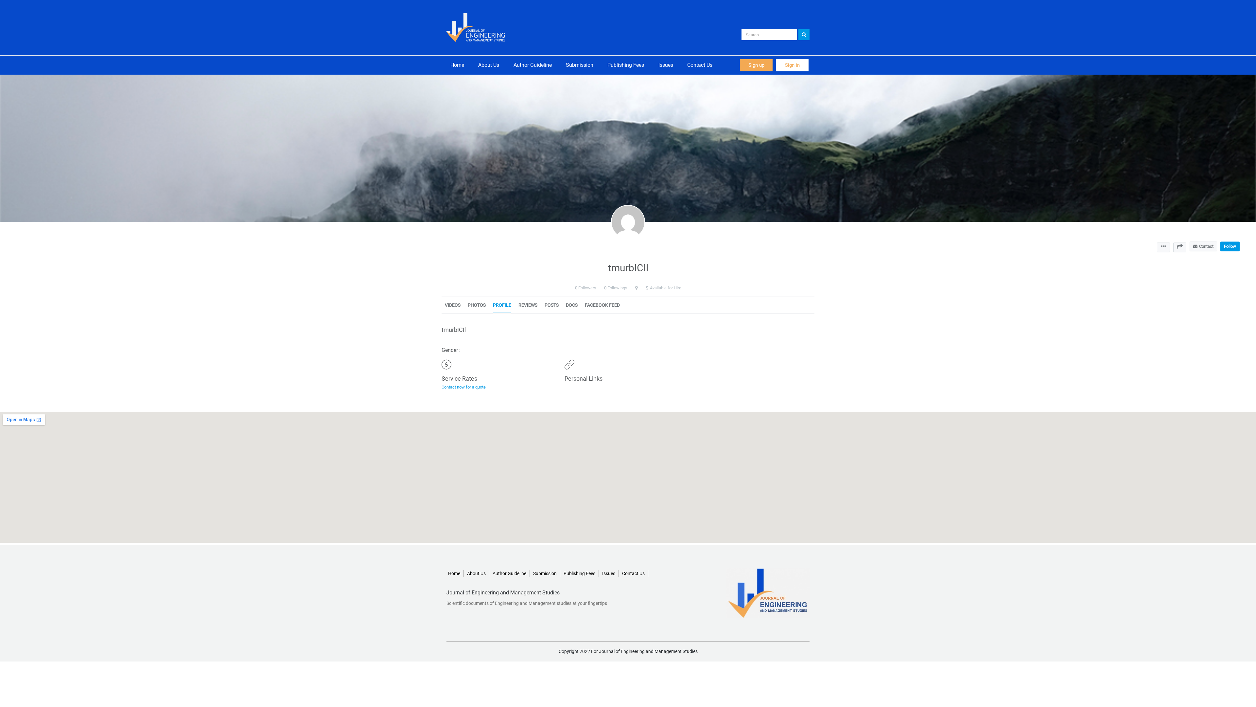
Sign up (756, 65)
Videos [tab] (453, 305)
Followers (587, 287)
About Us (488, 65)
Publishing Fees (625, 65)
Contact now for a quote (464, 387)
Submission (579, 65)
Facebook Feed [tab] (602, 305)
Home (457, 65)
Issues (665, 65)
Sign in (792, 65)
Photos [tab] (477, 305)
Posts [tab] (552, 305)
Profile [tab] (502, 305)
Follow (1230, 246)
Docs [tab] (572, 305)
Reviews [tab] (527, 305)
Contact (1206, 246)
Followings (617, 287)
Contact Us (699, 65)
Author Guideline (533, 65)
